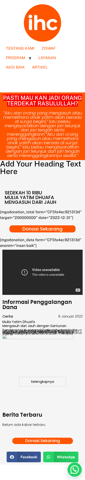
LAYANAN (47, 58)
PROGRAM (15, 58)
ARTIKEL (40, 67)
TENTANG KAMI (20, 48)
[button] (24, 457)
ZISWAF (49, 48)
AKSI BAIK (15, 67)
